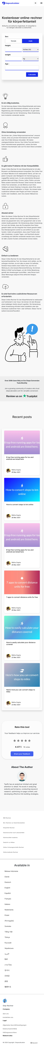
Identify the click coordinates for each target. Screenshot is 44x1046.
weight (8, 55)
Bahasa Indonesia (11, 871)
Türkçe (7, 937)
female (13, 41)
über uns (6, 1014)
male (30, 41)
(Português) (9, 921)
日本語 (7, 976)
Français (8, 899)
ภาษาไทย (8, 965)
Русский (8, 943)
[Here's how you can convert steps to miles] (22, 675)
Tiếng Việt (8, 932)
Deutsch (8, 882)
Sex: (6, 36)
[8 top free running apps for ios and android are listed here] (22, 442)
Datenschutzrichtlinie (10, 1029)
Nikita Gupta (16, 470)
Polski (7, 915)
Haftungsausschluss (10, 1032)
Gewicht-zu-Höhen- (9, 842)
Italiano (7, 904)
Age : (7, 64)
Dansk (7, 877)
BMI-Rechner (7, 818)
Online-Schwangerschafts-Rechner (13, 847)
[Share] (35, 3)
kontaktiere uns (8, 1017)
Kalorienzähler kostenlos (10, 837)
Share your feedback (22, 754)
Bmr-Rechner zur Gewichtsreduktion (14, 823)
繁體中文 (8, 987)
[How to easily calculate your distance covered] (22, 627)
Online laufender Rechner (10, 852)
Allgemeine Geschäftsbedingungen (14, 1025)
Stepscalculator (20, 1042)
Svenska (8, 926)
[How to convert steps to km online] (22, 490)
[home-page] (11, 3)
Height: (8, 45)
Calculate (32, 74)
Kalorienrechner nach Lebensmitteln (13, 832)
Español (8, 893)
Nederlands (9, 910)
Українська (9, 948)
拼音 (6, 981)
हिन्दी (6, 959)
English (7, 888)
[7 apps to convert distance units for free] (22, 582)
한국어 (7, 970)
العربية (7, 954)
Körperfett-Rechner (9, 827)
